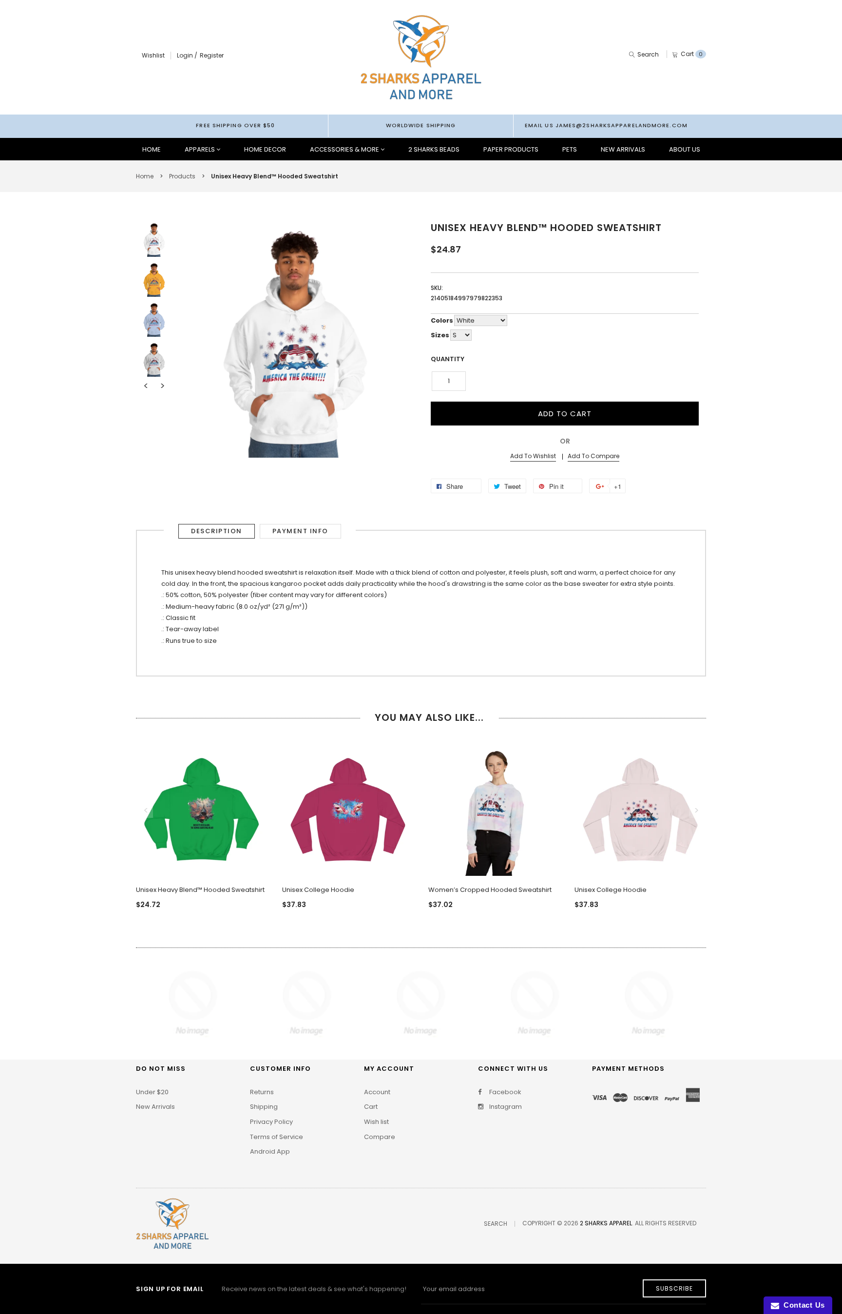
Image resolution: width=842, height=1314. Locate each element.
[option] (154, 239)
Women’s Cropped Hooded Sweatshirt (490, 889)
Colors (442, 320)
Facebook (504, 1092)
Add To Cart (565, 413)
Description (216, 531)
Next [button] (162, 386)
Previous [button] (146, 386)
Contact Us (802, 1305)
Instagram (505, 1106)
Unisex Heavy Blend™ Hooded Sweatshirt (200, 889)
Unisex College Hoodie (318, 889)
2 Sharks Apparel (606, 1223)
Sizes (440, 335)
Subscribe (674, 1288)
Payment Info (300, 531)
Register (212, 55)
